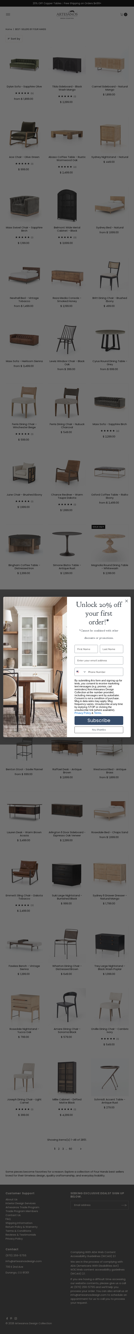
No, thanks (99, 730)
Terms (97, 713)
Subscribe (99, 720)
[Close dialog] (126, 601)
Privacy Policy (83, 713)
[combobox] (80, 672)
